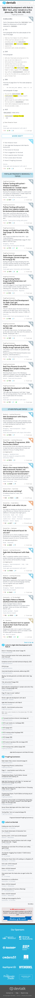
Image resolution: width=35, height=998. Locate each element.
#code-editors (7, 517)
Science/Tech (7, 489)
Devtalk (15, 822)
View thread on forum (11, 122)
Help (17, 993)
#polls (12, 515)
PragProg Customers (17, 14)
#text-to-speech (10, 634)
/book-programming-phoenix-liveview (18, 357)
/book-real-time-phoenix (15, 378)
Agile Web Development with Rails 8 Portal (21, 752)
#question (21, 290)
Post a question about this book (14, 155)
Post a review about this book (13, 158)
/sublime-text (7, 519)
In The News (12, 828)
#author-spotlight (8, 611)
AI (3, 620)
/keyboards (10, 542)
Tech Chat (15, 489)
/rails (27, 564)
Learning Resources (14, 414)
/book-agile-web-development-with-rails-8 (15, 128)
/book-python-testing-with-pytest (17, 197)
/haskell (12, 588)
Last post (29, 168)
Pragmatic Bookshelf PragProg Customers (21, 817)
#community (6, 495)
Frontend (4, 870)
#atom (13, 519)
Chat (10, 465)
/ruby (22, 564)
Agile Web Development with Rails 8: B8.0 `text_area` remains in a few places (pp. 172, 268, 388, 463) (17, 9)
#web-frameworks (8, 481)
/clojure (23, 428)
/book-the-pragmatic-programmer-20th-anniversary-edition (14, 457)
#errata (5, 126)
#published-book (7, 430)
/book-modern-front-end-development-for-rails (16, 316)
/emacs (21, 515)
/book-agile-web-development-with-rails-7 (14, 399)
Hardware (14, 528)
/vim (16, 515)
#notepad (20, 517)
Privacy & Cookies (27, 995)
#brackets (6, 521)
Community (6, 597)
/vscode (14, 517)
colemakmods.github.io (11, 540)
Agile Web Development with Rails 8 (18, 646)
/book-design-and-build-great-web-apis (13, 245)
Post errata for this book (12, 150)
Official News (10, 837)
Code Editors (15, 503)
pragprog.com (8, 426)
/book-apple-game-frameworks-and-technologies (16, 269)
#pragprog (6, 243)
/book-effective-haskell (9, 590)
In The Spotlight (15, 597)
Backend (5, 414)
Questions (8, 620)
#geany (17, 521)
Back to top (27, 642)
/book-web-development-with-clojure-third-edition (17, 432)
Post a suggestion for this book (14, 152)
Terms (18, 995)
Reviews (11, 699)
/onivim (12, 521)
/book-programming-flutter (10, 290)
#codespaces (27, 519)
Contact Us (9, 993)
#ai (4, 634)
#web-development (15, 428)
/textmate (20, 519)
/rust (15, 481)
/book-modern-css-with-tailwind (17, 335)
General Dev (6, 440)
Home (6, 160)
